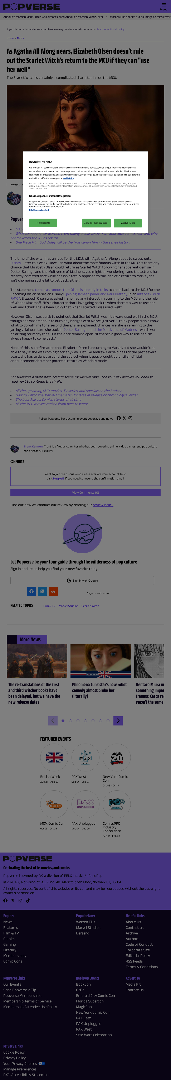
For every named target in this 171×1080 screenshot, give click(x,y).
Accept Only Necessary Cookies (96, 223)
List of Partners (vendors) (39, 210)
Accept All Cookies (128, 223)
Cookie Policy (68, 178)
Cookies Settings (43, 222)
